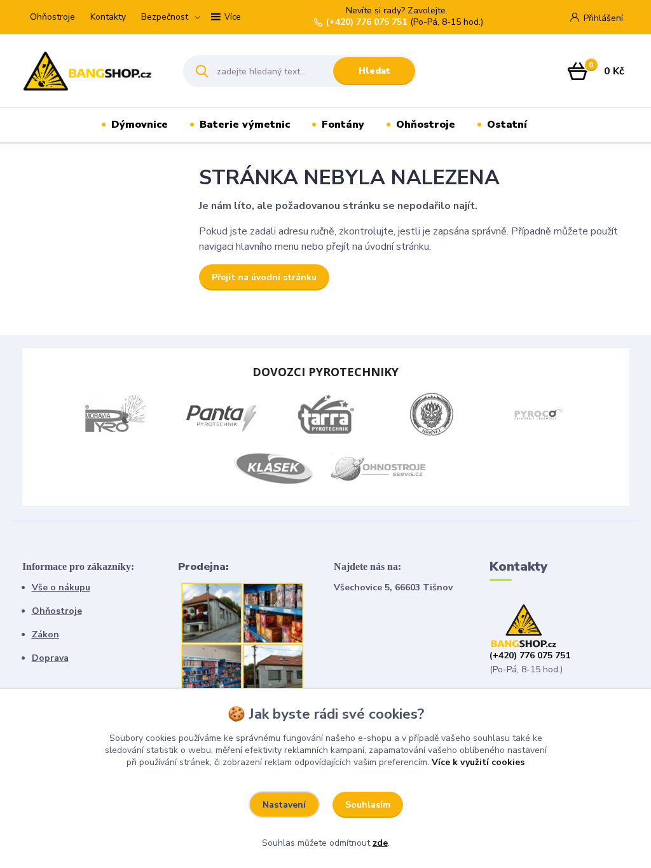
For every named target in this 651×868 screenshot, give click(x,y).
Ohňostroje (52, 17)
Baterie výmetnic (245, 125)
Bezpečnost (164, 17)
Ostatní (507, 125)
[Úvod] (91, 71)
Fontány (343, 125)
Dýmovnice (139, 125)
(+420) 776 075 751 (366, 22)
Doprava (50, 658)
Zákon (45, 634)
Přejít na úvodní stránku (264, 277)
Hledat (374, 71)
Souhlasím (367, 805)
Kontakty (108, 17)
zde (380, 843)
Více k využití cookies (478, 762)
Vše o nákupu (61, 587)
